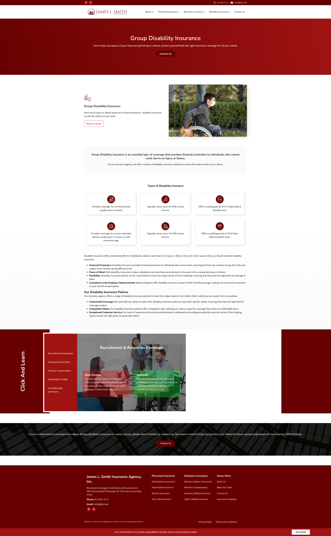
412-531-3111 (223, 2)
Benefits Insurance (218, 11)
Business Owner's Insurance (198, 481)
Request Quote (93, 123)
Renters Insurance (161, 493)
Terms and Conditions (226, 521)
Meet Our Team (224, 487)
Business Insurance (193, 11)
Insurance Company (226, 499)
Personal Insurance (167, 11)
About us (221, 481)
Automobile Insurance (162, 487)
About (148, 11)
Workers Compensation (196, 487)
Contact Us (239, 11)
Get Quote (301, 532)
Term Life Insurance (161, 499)
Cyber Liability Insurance (196, 499)
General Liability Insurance (197, 493)
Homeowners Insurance (163, 481)
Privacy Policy (205, 521)
